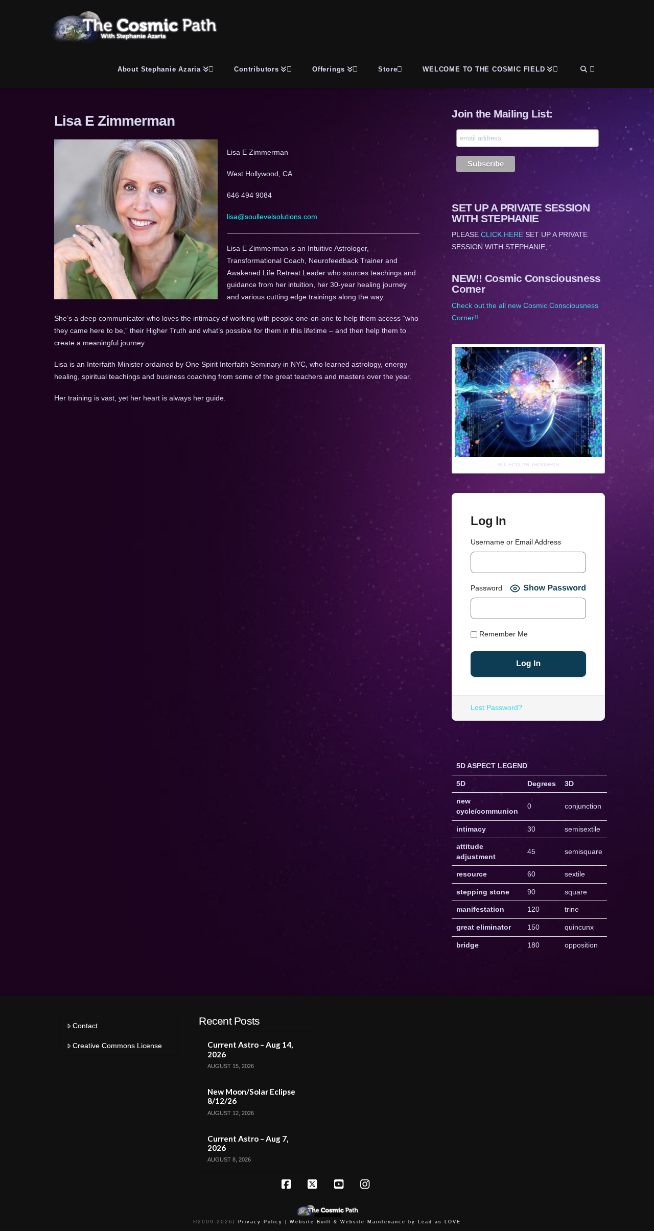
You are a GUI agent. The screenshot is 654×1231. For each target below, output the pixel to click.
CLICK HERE (502, 234)
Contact (85, 1026)
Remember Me (502, 634)
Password (486, 588)
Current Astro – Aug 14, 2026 (250, 1049)
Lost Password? (496, 707)
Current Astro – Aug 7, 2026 (247, 1143)
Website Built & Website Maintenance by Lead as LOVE (375, 1221)
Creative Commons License (117, 1045)
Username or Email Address (516, 542)
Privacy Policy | (262, 1221)
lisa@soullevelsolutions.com (272, 216)
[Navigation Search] (586, 67)
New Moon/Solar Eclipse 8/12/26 (251, 1096)
